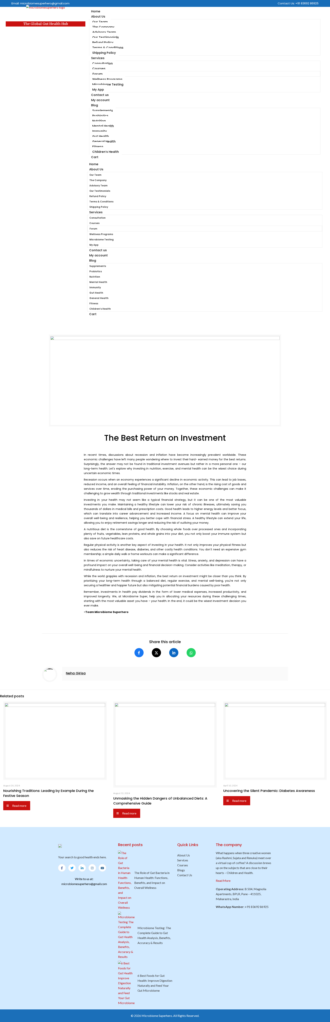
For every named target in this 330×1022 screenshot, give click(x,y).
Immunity (99, 131)
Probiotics (100, 116)
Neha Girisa (76, 673)
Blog (94, 105)
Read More (223, 880)
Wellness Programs (107, 79)
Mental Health (103, 126)
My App (98, 89)
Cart (94, 157)
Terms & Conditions (107, 47)
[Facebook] (139, 652)
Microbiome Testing (107, 84)
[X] (156, 652)
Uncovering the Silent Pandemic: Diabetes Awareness (269, 790)
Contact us (98, 250)
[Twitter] (72, 868)
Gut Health (100, 136)
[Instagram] (92, 868)
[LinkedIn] (173, 652)
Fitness (97, 146)
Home (93, 164)
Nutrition (99, 121)
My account (100, 100)
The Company (103, 27)
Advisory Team (104, 32)
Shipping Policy (104, 53)
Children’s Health (105, 152)
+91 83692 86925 (307, 3)
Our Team (100, 22)
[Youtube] (102, 868)
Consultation (102, 63)
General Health (104, 141)
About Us (98, 16)
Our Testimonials (105, 37)
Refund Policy (102, 42)
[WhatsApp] (191, 652)
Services (97, 58)
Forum (97, 74)
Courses (98, 68)
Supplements (102, 110)
